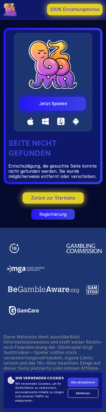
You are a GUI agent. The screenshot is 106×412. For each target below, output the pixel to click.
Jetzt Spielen (53, 103)
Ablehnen (83, 393)
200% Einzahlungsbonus (74, 9)
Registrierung (53, 214)
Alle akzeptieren (83, 382)
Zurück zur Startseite (53, 198)
